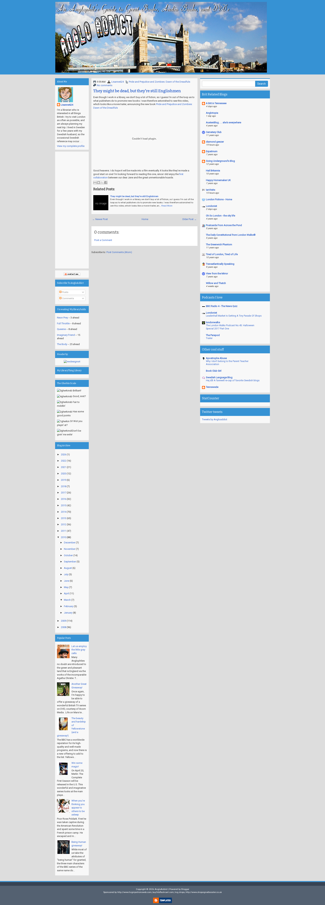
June (66, 580)
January (68, 612)
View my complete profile (70, 146)
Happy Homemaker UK (218, 180)
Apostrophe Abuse (216, 358)
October (68, 555)
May (66, 587)
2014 (63, 511)
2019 (63, 480)
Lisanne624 (117, 81)
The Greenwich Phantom (219, 244)
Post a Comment (103, 240)
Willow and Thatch (216, 283)
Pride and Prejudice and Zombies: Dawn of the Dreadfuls (159, 81)
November (69, 549)
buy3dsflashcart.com (163, 892)
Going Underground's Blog (220, 161)
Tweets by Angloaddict (214, 419)
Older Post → (189, 219)
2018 (63, 486)
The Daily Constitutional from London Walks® (231, 234)
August (68, 568)
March (67, 599)
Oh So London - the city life (220, 215)
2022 (63, 460)
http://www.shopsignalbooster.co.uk (204, 892)
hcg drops (180, 892)
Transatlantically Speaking (220, 263)
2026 (63, 454)
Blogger (185, 889)
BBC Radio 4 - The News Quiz (221, 306)
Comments (68, 298)
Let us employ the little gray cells (79, 650)
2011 (63, 530)
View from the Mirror (217, 273)
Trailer (209, 338)
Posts (65, 292)
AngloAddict (161, 889)
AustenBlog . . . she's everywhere (223, 122)
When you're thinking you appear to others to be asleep (78, 807)
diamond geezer (215, 141)
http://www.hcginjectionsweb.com (134, 892)
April (66, 593)
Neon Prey (62, 317)
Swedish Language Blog (219, 377)
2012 (63, 524)
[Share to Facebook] (106, 182)
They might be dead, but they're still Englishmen (137, 91)
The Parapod (213, 335)
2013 (63, 518)
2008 (63, 627)
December (69, 542)
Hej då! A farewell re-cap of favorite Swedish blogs (233, 380)
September (70, 561)
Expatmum (211, 151)
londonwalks (213, 322)
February (68, 606)
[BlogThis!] (98, 182)
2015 (63, 505)
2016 (63, 499)
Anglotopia (212, 112)
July (66, 574)
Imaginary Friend (66, 335)
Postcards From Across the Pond (224, 225)
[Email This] (95, 182)
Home (145, 219)
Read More (166, 205)
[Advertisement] (72, 210)
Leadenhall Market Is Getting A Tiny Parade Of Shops (234, 315)
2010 (63, 537)
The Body (62, 344)
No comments (104, 85)
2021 (63, 467)
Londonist (211, 206)
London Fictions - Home (219, 199)
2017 (63, 492)
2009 (63, 620)
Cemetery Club (214, 132)
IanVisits (210, 189)
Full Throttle (63, 323)
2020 (63, 473)
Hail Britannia (213, 170)
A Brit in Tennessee (216, 103)
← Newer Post (100, 219)
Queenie (61, 329)
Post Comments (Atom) (119, 252)
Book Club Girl (213, 370)
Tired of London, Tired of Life (222, 254)
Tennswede (212, 387)
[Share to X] (102, 182)
